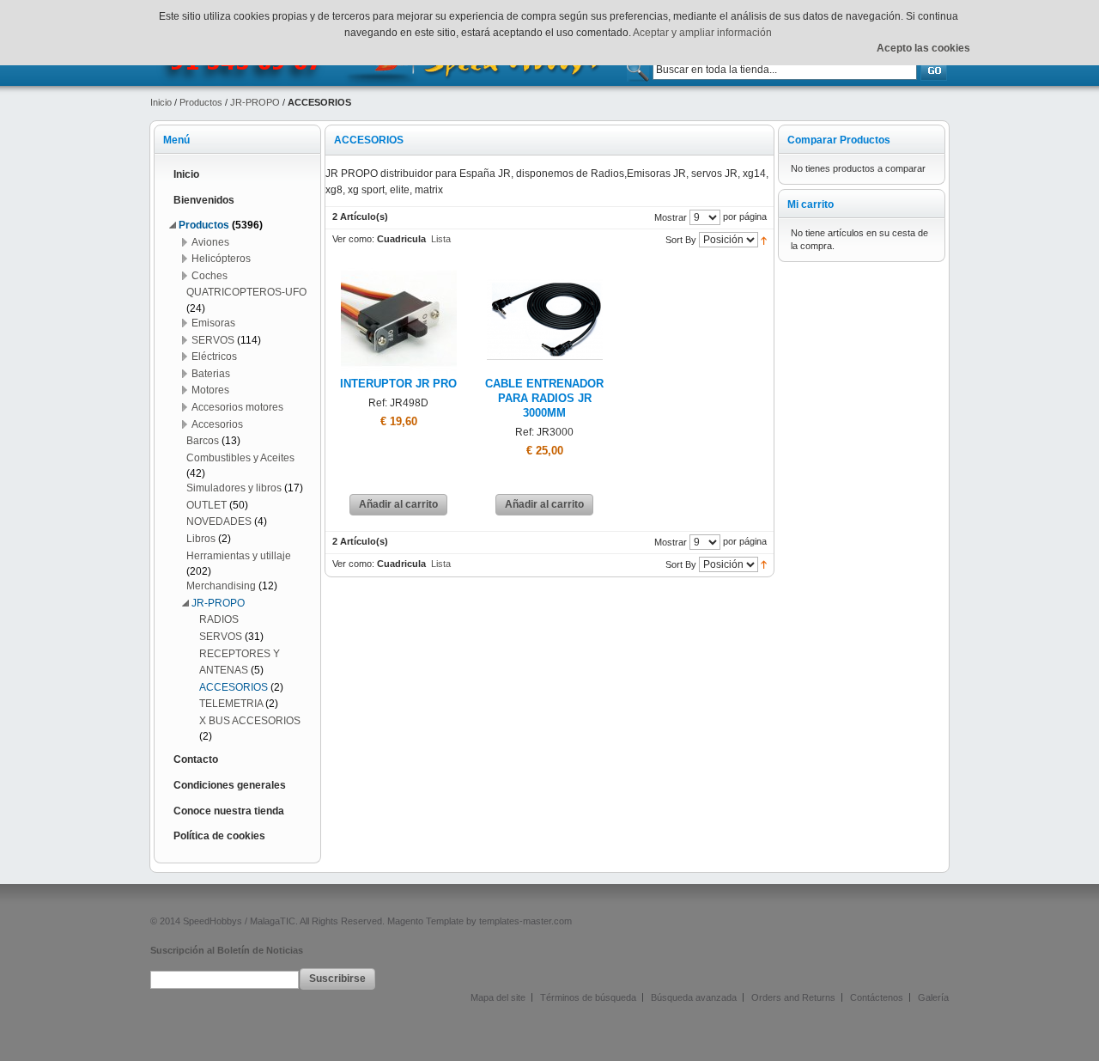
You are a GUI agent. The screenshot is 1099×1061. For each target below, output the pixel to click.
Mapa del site (498, 997)
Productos (200, 102)
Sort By (680, 240)
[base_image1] (399, 268)
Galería (933, 997)
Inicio (161, 102)
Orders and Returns (793, 997)
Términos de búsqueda (588, 997)
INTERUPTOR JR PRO (398, 384)
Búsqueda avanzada (694, 997)
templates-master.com (525, 921)
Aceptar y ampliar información (702, 33)
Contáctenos (876, 997)
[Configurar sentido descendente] (764, 240)
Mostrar (670, 217)
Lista (441, 239)
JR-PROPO (255, 102)
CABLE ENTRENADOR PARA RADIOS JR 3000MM (544, 398)
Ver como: (353, 239)
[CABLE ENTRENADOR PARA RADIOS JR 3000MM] (545, 268)
